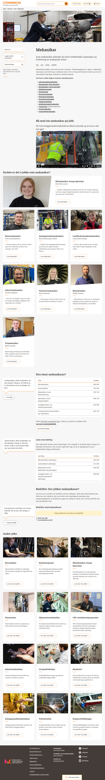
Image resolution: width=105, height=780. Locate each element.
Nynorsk (9, 9)
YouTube (84, 756)
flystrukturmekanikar (46, 97)
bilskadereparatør (45, 89)
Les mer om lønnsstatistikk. (46, 424)
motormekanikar (45, 109)
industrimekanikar (45, 102)
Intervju (47, 65)
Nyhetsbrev (85, 760)
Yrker (15, 9)
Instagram (85, 752)
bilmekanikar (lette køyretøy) (49, 84)
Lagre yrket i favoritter (9, 57)
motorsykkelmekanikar (47, 111)
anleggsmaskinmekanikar (48, 82)
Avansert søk (76, 3)
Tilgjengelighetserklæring (37, 768)
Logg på (32, 771)
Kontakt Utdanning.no (36, 755)
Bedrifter (54, 65)
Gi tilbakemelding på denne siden (39, 774)
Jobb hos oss (33, 758)
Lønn (42, 65)
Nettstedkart (33, 761)
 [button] (52, 745)
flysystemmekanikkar (46, 99)
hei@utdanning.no (58, 761)
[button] (38, 146)
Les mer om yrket (13, 584)
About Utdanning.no (35, 751)
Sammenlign (9, 64)
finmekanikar (43, 92)
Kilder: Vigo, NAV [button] (43, 518)
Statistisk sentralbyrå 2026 (50, 421)
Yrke (37, 65)
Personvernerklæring (36, 765)
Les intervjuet (62, 202)
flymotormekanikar (45, 94)
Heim (4, 9)
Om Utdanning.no (35, 748)
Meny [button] (98, 3)
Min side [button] (86, 3)
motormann (43, 107)
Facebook (85, 748)
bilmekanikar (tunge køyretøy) (49, 87)
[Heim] (19, 3)
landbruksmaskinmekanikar (49, 104)
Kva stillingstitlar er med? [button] (45, 520)
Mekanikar (21, 9)
